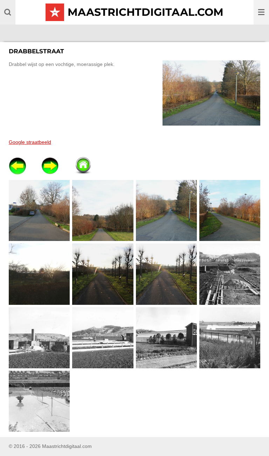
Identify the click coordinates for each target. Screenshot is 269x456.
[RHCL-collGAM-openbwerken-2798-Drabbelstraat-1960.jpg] (229, 274)
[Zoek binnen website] (7, 12)
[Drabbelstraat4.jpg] (229, 210)
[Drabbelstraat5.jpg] (39, 274)
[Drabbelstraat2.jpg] (102, 210)
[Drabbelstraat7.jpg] (166, 274)
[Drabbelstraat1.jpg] (39, 210)
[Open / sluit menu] (261, 12)
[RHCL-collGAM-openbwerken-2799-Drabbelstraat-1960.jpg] (39, 337)
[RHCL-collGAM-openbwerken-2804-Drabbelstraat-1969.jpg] (229, 337)
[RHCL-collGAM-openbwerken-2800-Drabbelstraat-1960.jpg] (102, 337)
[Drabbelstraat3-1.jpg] (166, 210)
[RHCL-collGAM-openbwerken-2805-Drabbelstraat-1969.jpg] (39, 401)
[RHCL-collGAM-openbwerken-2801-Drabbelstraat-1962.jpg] (166, 337)
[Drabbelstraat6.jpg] (102, 274)
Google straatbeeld (30, 142)
